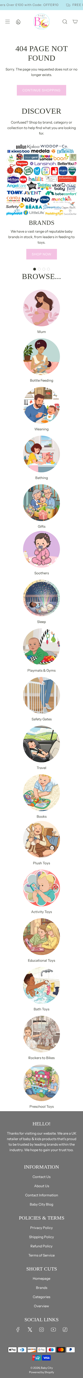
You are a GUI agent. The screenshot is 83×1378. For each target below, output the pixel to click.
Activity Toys (41, 912)
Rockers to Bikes (41, 1058)
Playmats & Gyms (41, 670)
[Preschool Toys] (41, 1082)
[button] (34, 269)
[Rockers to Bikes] (41, 1034)
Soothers (41, 573)
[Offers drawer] (18, 21)
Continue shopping (41, 90)
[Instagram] (41, 1329)
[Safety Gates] (41, 695)
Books (42, 816)
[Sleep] (41, 598)
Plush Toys (41, 863)
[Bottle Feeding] (41, 356)
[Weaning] (41, 405)
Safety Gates (42, 719)
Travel (41, 768)
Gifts (41, 526)
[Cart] (75, 21)
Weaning (41, 429)
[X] (29, 1329)
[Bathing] (41, 454)
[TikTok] (65, 1329)
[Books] (41, 792)
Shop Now (41, 254)
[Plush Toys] (41, 839)
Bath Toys (41, 1009)
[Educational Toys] (41, 936)
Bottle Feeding (41, 380)
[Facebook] (18, 1329)
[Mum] (41, 308)
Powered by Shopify (41, 1372)
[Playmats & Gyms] (41, 646)
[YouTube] (53, 1329)
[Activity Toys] (41, 888)
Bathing (41, 478)
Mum (41, 332)
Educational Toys (41, 960)
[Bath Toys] (41, 985)
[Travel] (41, 744)
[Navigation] (7, 21)
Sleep (41, 622)
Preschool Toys (42, 1106)
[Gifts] (41, 502)
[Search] (64, 21)
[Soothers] (41, 549)
